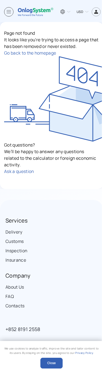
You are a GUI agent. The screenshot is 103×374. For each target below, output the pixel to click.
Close (51, 363)
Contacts (15, 306)
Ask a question (19, 171)
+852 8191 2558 (22, 329)
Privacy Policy (84, 353)
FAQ (9, 296)
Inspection (16, 251)
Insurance (15, 260)
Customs (14, 241)
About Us (14, 287)
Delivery (14, 232)
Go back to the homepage (30, 53)
